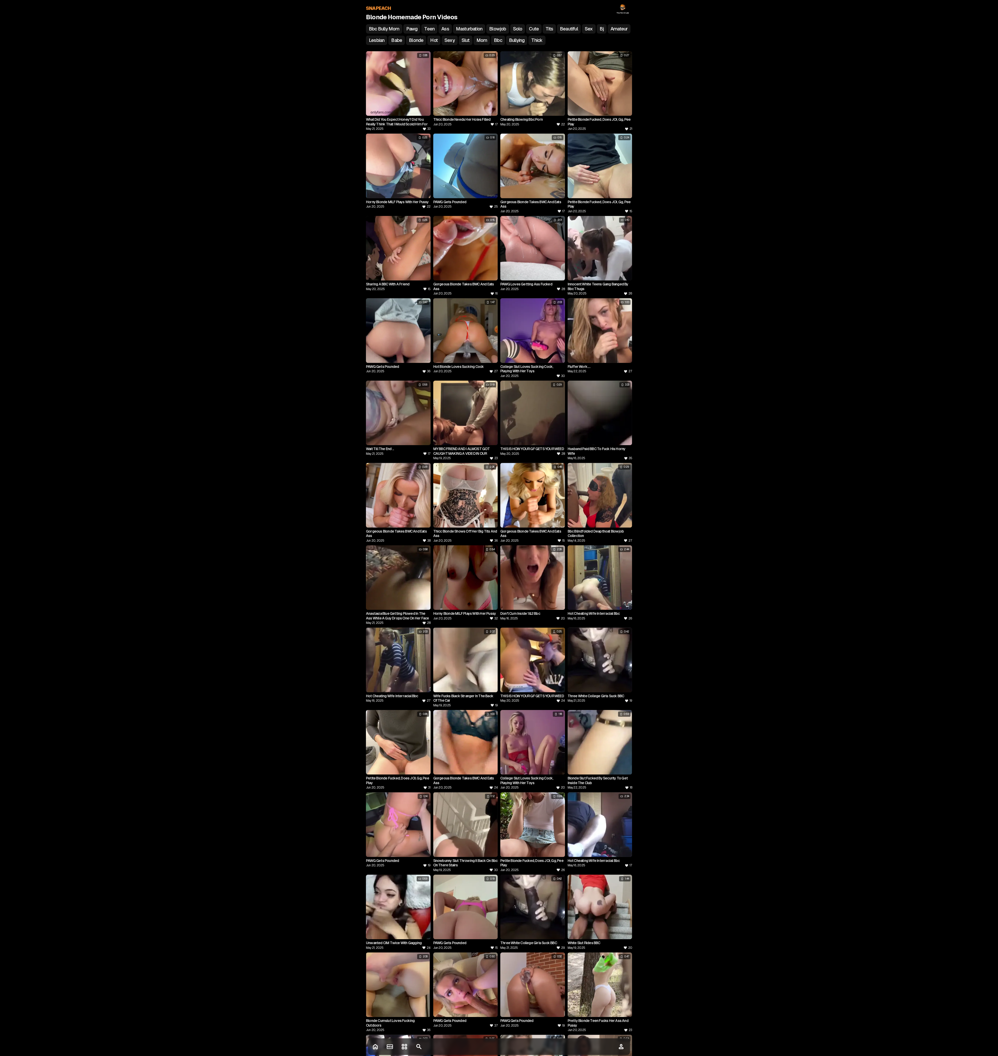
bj (602, 28)
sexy (449, 40)
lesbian (376, 40)
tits (549, 28)
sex (589, 28)
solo (517, 28)
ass (445, 28)
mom (481, 40)
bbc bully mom (384, 28)
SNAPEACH (378, 8)
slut (466, 40)
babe (396, 40)
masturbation (469, 28)
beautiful (569, 28)
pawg (412, 28)
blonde (416, 40)
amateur (619, 28)
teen (429, 28)
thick (536, 40)
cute (534, 28)
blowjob (497, 28)
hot (434, 40)
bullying (517, 40)
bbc (498, 40)
